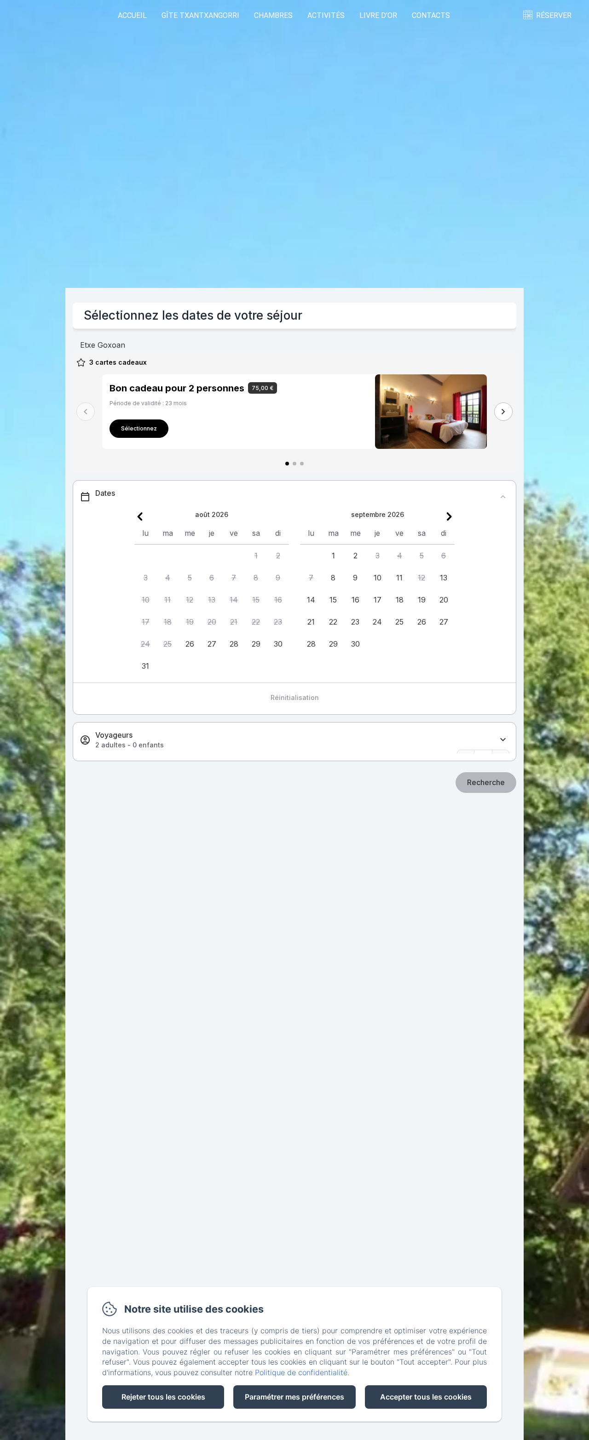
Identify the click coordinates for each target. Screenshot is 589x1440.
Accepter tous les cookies (426, 1396)
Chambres (273, 15)
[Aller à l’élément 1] (287, 463)
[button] (256, 556)
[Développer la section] (502, 740)
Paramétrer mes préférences (294, 1396)
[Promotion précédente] (85, 411)
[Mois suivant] (449, 516)
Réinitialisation (295, 697)
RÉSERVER (554, 15)
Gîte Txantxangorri (200, 15)
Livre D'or (378, 15)
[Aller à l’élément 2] (294, 463)
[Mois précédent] (139, 516)
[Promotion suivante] (503, 411)
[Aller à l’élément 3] (302, 463)
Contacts (431, 15)
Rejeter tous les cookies (163, 1396)
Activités (326, 15)
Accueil (132, 15)
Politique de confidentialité (301, 1372)
